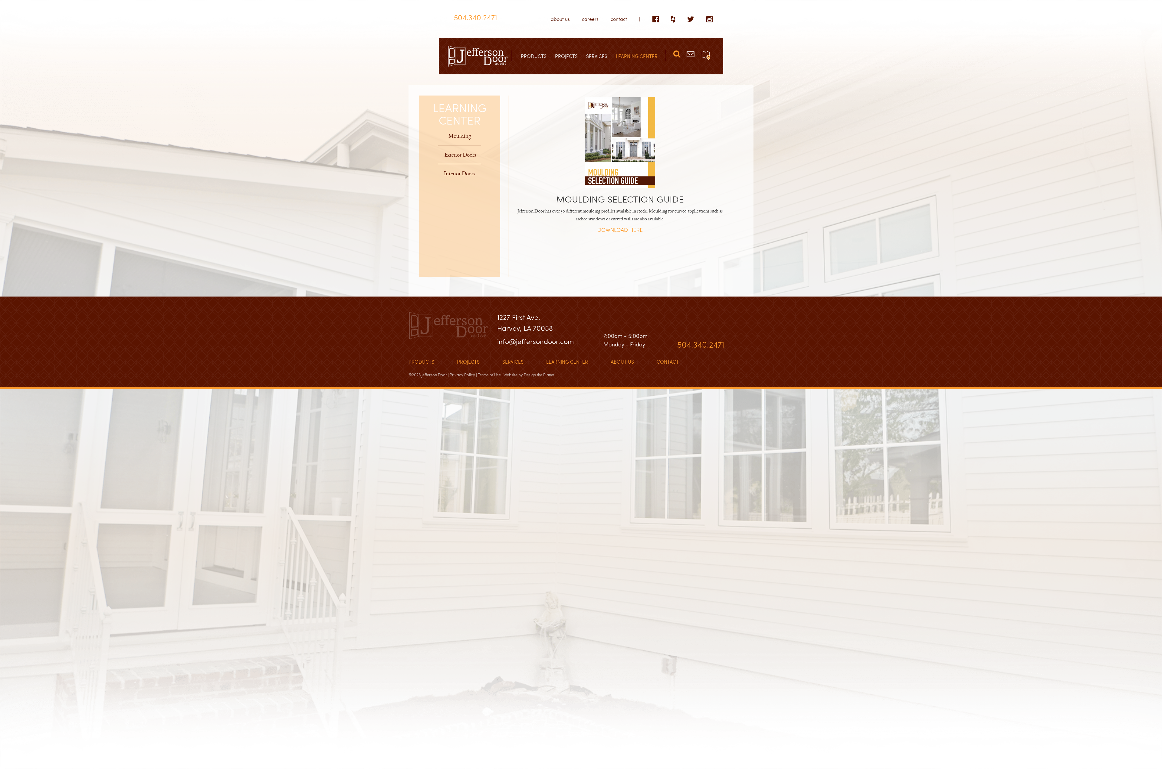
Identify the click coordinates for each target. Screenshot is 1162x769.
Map (706, 55)
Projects (468, 362)
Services (513, 362)
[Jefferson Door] (478, 56)
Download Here (620, 229)
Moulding (459, 137)
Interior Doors (459, 174)
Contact (668, 362)
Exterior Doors (460, 156)
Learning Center (567, 362)
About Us (622, 362)
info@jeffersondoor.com (535, 341)
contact (619, 19)
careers (590, 19)
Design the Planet (539, 375)
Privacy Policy (462, 375)
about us (560, 19)
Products (421, 362)
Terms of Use (489, 375)
